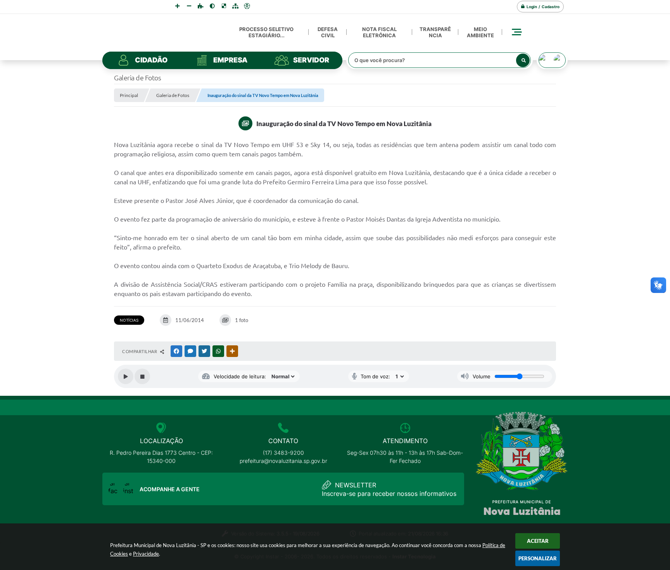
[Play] (125, 376)
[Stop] (142, 376)
